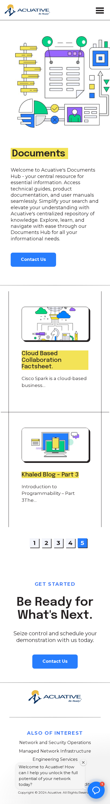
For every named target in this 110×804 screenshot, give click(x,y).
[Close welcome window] (83, 762)
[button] (96, 790)
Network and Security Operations (55, 742)
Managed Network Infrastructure (55, 751)
